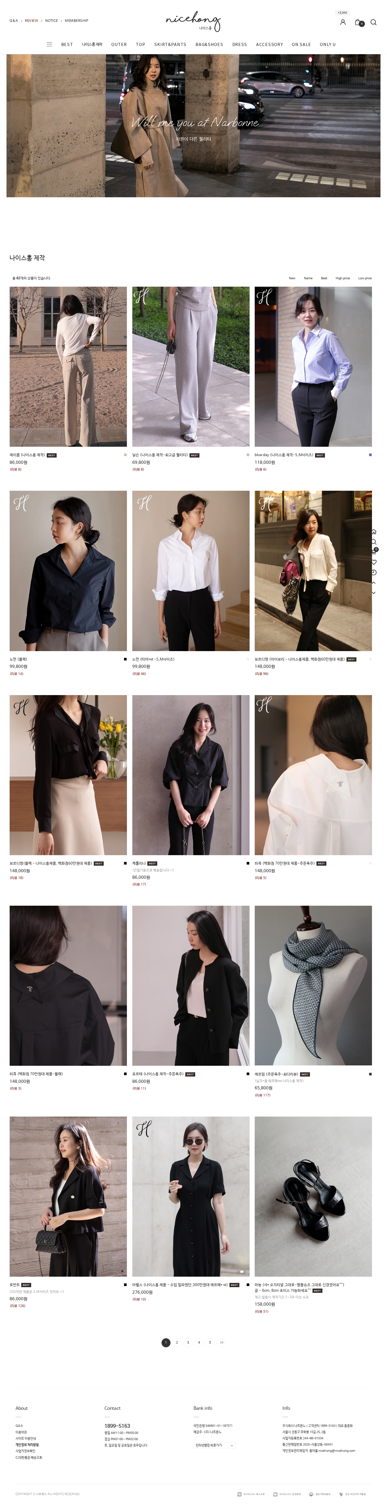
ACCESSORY (269, 45)
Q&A (14, 21)
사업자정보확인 (25, 1451)
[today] (373, 570)
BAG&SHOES (209, 45)
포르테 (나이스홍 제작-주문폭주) (158, 1074)
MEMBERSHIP (76, 21)
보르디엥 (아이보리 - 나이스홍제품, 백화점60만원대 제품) (300, 659)
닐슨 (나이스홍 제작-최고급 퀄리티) (160, 455)
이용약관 (21, 1432)
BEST (67, 45)
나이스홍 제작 (92, 44)
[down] (373, 590)
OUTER (119, 45)
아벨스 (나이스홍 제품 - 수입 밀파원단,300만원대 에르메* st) (180, 1285)
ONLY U (328, 45)
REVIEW (31, 21)
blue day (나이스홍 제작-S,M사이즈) (284, 455)
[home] (373, 529)
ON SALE (301, 45)
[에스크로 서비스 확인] (239, 1494)
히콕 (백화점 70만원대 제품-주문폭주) (285, 863)
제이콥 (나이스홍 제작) (27, 455)
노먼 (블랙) (18, 659)
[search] (373, 542)
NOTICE (51, 21)
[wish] (373, 560)
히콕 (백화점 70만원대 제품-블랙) (36, 1074)
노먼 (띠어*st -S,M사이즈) (153, 659)
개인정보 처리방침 (27, 1445)
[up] (373, 580)
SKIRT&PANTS (170, 45)
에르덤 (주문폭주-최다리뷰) (277, 1074)
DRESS (239, 45)
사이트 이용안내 (26, 1438)
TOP (140, 45)
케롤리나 (139, 863)
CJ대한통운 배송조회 (29, 1457)
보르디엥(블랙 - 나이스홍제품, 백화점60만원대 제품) (51, 863)
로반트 (15, 1285)
